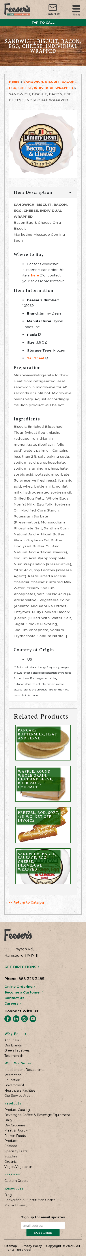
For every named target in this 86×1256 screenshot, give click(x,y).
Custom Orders (16, 1180)
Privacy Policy (31, 1246)
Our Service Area (17, 1095)
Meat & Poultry (16, 1130)
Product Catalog (17, 1110)
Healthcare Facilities (19, 1090)
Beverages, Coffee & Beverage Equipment (37, 1115)
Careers (11, 1003)
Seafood (10, 1146)
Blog (8, 1195)
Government (14, 1085)
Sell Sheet (36, 358)
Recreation (12, 1075)
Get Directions (20, 967)
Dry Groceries (14, 1125)
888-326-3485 (31, 979)
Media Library (14, 1205)
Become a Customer (23, 992)
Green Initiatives (17, 1050)
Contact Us (52, 14)
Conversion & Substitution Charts (29, 1200)
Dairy (8, 1120)
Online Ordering (19, 986)
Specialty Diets (15, 1151)
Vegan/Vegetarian (18, 1167)
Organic (10, 1161)
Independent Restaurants (24, 1069)
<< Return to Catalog (26, 902)
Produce (11, 1141)
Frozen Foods (15, 1135)
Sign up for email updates (43, 1217)
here (35, 275)
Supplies (10, 1156)
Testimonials (13, 1056)
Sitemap (10, 1246)
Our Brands (13, 1045)
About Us (11, 1040)
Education (12, 1080)
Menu (76, 14)
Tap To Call (43, 22)
